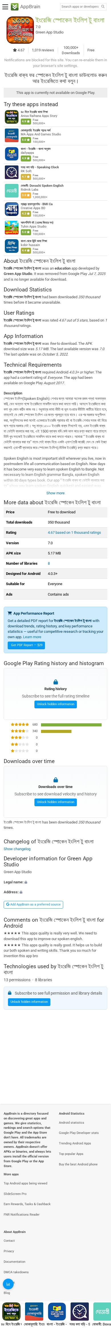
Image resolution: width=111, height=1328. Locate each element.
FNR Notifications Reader (22, 1214)
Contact (9, 1241)
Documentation (14, 1262)
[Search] (102, 6)
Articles (9, 1282)
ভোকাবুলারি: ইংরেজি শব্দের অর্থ (35, 130)
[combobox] (80, 6)
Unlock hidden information (55, 704)
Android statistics (71, 1123)
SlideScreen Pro (15, 1194)
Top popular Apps (71, 1154)
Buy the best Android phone (78, 1164)
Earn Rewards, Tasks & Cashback (27, 1204)
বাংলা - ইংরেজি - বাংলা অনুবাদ (36, 149)
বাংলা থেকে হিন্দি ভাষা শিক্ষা (34, 241)
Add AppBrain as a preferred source (35, 904)
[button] (55, 881)
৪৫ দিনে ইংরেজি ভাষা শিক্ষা (34, 112)
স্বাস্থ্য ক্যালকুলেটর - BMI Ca (37, 204)
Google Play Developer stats (79, 1133)
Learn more (32, 637)
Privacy (9, 1251)
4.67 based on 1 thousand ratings (74, 532)
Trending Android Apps (75, 1143)
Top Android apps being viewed (25, 1183)
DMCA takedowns (16, 1272)
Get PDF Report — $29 (26, 645)
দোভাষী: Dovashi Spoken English (42, 186)
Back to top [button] (100, 1287)
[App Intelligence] (8, 1284)
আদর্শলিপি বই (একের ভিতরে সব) (37, 222)
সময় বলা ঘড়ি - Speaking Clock (40, 167)
